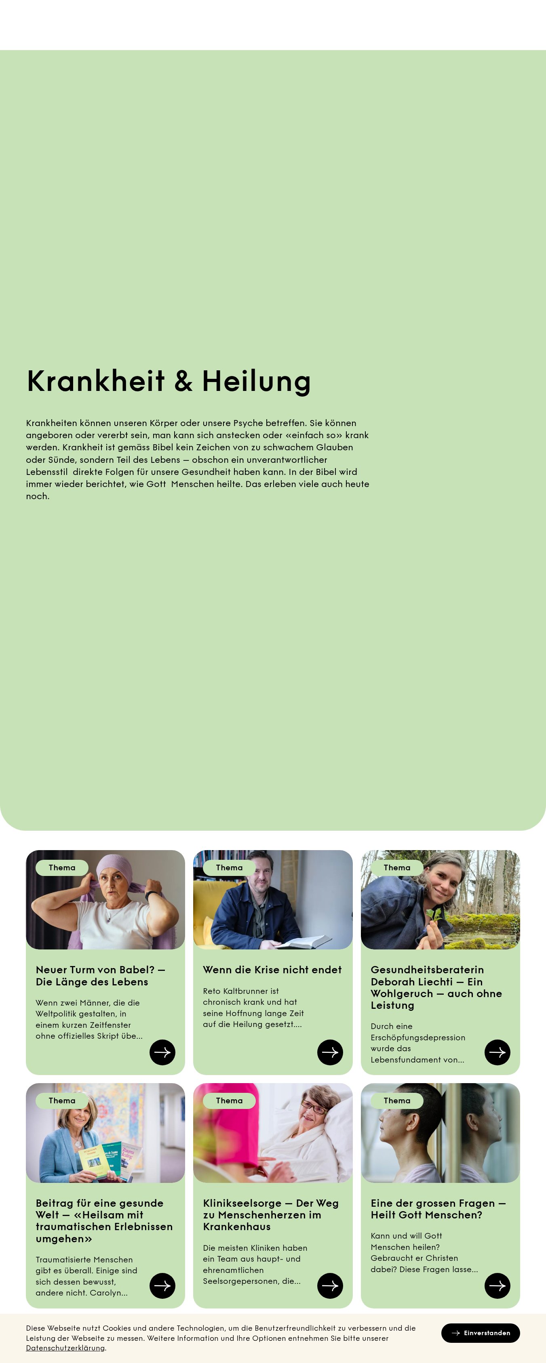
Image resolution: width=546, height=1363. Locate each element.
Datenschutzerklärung (65, 1348)
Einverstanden (487, 1333)
